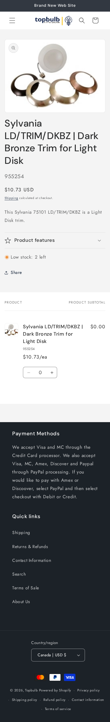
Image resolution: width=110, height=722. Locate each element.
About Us (21, 602)
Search (19, 574)
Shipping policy (25, 699)
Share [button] (16, 272)
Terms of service (58, 708)
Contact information (88, 699)
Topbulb (31, 690)
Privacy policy (88, 690)
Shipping (11, 198)
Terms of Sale (25, 588)
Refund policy (54, 699)
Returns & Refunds (30, 546)
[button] (12, 20)
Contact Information (31, 560)
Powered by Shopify (55, 690)
